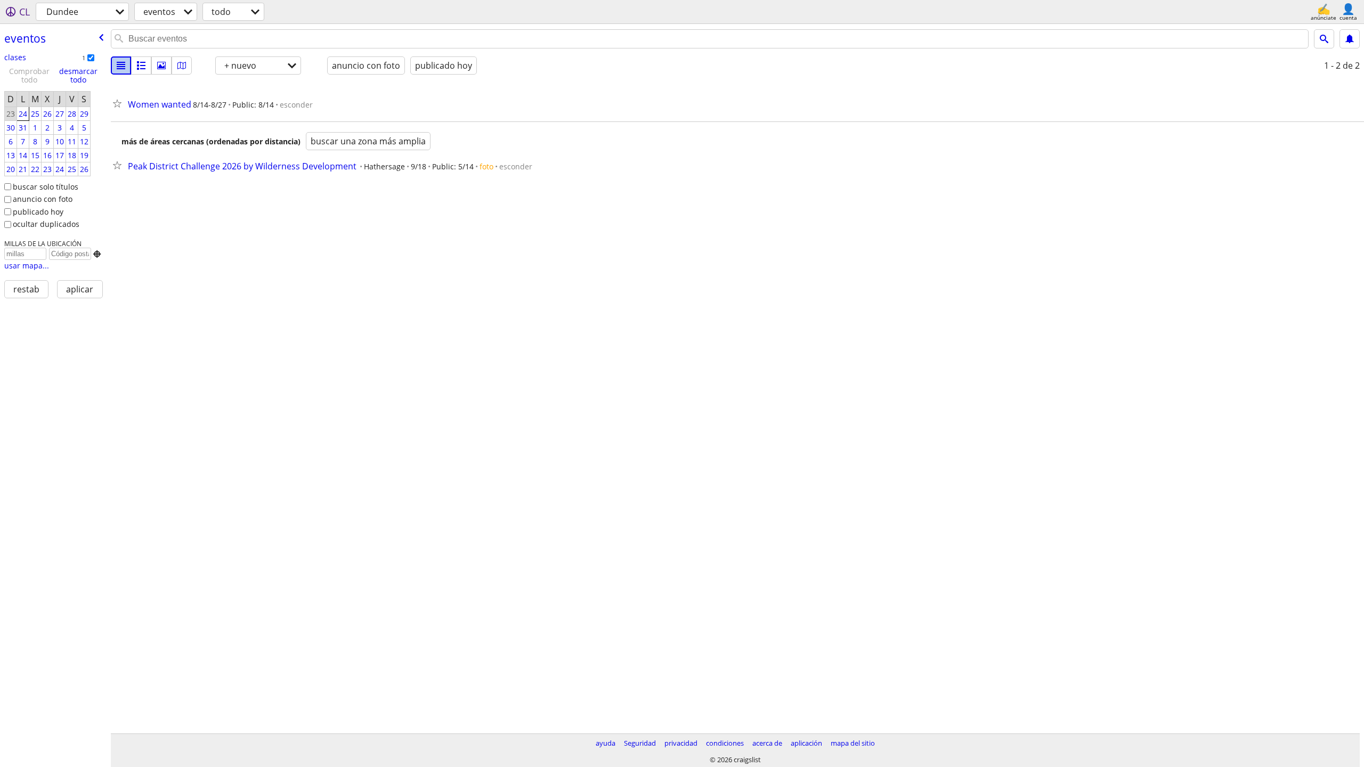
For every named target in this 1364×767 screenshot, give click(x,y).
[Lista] (121, 65)
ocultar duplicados (46, 224)
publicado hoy (38, 212)
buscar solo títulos (45, 187)
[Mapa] (182, 65)
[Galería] (161, 65)
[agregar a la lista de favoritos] (119, 103)
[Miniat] (141, 65)
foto (486, 166)
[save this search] (1349, 38)
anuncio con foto (42, 199)
